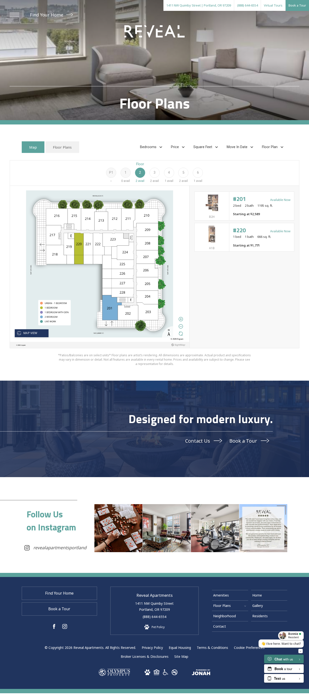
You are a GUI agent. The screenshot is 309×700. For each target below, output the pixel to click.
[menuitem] (230, 595)
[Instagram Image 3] (215, 528)
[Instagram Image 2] (167, 528)
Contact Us (198, 441)
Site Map (181, 656)
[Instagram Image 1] (118, 528)
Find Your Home (47, 15)
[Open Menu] (14, 15)
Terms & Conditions (212, 647)
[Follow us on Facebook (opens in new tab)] (54, 627)
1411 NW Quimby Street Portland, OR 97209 (154, 606)
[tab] (33, 147)
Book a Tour (243, 441)
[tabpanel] (154, 263)
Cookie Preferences (249, 647)
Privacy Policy (152, 647)
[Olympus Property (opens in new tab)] (114, 674)
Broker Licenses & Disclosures (145, 656)
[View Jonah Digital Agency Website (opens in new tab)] (201, 673)
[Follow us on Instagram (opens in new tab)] (64, 627)
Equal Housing (180, 647)
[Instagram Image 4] (263, 528)
